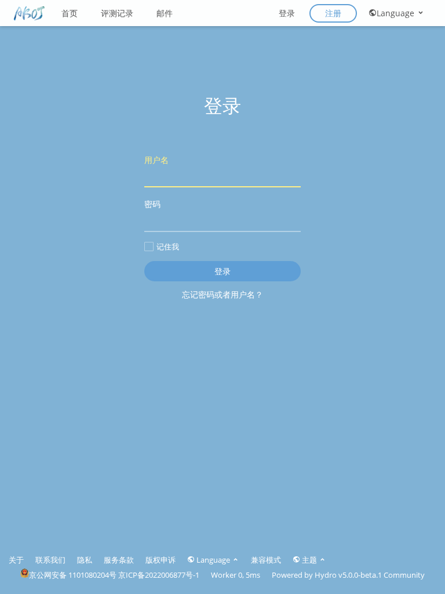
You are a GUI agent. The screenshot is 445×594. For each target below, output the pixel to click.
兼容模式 (266, 560)
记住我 (167, 246)
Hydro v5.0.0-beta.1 (348, 575)
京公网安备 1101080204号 (72, 575)
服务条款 (119, 560)
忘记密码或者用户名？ (222, 294)
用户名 (156, 159)
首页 (69, 13)
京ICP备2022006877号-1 (158, 575)
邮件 (164, 13)
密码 (152, 203)
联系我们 (50, 560)
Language (397, 13)
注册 (333, 13)
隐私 (84, 560)
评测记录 (117, 13)
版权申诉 (160, 560)
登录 (287, 13)
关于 (16, 560)
